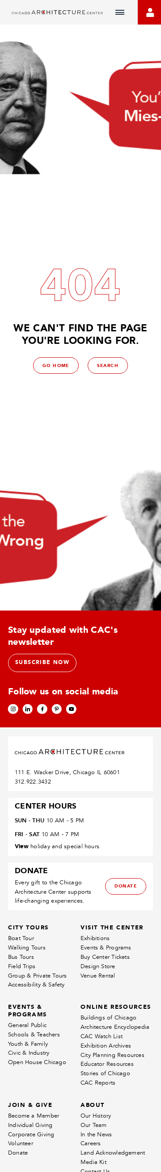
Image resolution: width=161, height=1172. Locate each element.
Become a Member (33, 1115)
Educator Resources (107, 1064)
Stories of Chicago (105, 1073)
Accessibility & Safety (36, 984)
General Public (27, 1025)
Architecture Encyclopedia (114, 1027)
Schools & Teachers (34, 1034)
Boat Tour (21, 938)
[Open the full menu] (120, 12)
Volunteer (20, 1143)
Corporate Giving (31, 1134)
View (22, 846)
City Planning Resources (112, 1055)
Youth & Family (28, 1044)
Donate (18, 1152)
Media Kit (93, 1162)
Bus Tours (21, 957)
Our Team (93, 1125)
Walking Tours (27, 947)
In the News (96, 1134)
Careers (90, 1143)
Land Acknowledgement (112, 1152)
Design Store (97, 966)
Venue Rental (97, 975)
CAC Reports (97, 1082)
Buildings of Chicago (108, 1017)
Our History (95, 1115)
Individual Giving (30, 1125)
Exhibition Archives (105, 1045)
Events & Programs (105, 947)
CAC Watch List (101, 1036)
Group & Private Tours (37, 975)
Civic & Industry (28, 1052)
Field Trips (21, 966)
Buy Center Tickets (105, 957)
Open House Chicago (37, 1062)
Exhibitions (95, 938)
